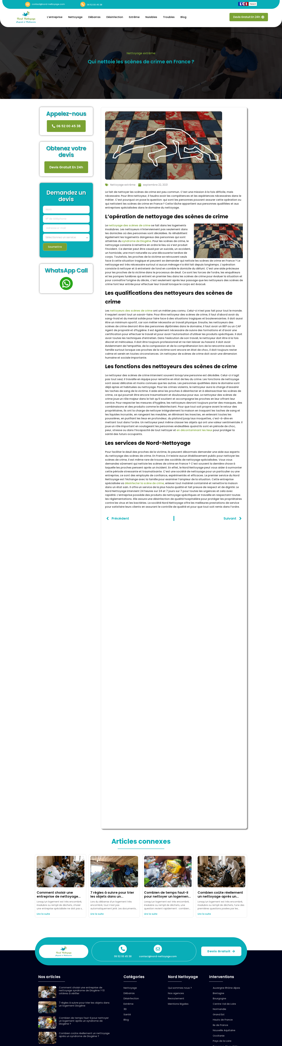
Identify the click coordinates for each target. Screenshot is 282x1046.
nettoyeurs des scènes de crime (131, 311)
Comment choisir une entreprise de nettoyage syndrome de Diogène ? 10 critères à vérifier (82, 990)
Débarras (94, 17)
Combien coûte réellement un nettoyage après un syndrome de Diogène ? (220, 896)
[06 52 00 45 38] (82, 4)
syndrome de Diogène (136, 241)
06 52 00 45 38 (94, 4)
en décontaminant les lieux (194, 430)
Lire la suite (43, 914)
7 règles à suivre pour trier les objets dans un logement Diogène (112, 896)
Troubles (169, 17)
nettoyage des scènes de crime (129, 225)
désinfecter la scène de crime (144, 483)
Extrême (134, 17)
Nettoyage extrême (141, 53)
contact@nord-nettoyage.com (48, 4)
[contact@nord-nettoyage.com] (27, 4)
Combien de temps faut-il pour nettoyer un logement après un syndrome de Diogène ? (84, 1020)
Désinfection (114, 17)
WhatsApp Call (66, 270)
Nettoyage (75, 17)
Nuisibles (151, 17)
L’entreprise (54, 17)
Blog (183, 17)
